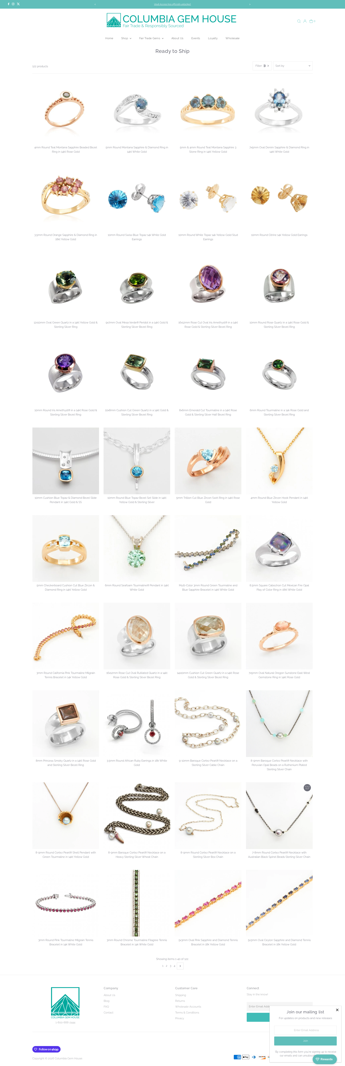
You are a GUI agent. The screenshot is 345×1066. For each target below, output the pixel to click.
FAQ (106, 1006)
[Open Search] (299, 21)
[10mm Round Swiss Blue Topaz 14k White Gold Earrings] (137, 198)
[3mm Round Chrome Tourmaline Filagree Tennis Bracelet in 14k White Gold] (137, 903)
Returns (180, 1001)
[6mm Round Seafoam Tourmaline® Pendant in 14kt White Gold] (137, 548)
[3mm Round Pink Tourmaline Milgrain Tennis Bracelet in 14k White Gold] (65, 903)
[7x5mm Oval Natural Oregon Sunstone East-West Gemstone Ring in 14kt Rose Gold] (279, 636)
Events (195, 38)
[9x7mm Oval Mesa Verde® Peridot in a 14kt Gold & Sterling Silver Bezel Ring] (137, 285)
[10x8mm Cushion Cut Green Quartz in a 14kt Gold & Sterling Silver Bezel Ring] (137, 373)
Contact (108, 1012)
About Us (177, 38)
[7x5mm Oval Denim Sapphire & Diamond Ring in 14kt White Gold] (279, 110)
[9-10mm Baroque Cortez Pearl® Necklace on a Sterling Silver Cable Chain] (208, 723)
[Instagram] (13, 4)
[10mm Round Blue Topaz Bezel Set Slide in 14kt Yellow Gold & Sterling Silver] (137, 461)
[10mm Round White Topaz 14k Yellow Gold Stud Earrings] (208, 198)
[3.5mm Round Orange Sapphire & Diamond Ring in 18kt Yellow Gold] (65, 198)
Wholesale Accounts (188, 1006)
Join (305, 1040)
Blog (106, 1001)
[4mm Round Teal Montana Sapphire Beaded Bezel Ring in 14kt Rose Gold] (65, 110)
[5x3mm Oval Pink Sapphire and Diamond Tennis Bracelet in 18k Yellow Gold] (208, 903)
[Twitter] (18, 4)
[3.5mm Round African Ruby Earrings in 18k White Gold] (137, 723)
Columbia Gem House (68, 1058)
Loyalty (213, 38)
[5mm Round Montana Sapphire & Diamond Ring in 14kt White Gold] (137, 110)
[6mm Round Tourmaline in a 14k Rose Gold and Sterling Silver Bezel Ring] (279, 373)
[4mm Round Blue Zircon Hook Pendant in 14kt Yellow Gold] (279, 461)
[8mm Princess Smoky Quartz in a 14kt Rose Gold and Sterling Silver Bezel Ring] (65, 723)
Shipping (180, 995)
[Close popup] (337, 1010)
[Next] (250, 4)
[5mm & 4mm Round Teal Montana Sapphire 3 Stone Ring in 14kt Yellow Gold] (208, 110)
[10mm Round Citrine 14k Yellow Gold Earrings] (279, 198)
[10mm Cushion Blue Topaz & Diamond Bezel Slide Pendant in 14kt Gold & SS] (65, 461)
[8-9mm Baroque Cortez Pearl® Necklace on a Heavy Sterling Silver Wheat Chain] (137, 815)
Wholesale (233, 38)
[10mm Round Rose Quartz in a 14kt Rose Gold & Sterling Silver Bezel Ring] (279, 285)
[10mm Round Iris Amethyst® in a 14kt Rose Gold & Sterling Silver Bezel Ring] (65, 373)
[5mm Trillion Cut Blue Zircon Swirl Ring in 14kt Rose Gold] (208, 461)
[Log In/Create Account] (305, 21)
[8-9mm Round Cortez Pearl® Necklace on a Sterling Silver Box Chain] (208, 815)
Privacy (179, 1018)
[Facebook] (8, 4)
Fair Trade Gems (150, 38)
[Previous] (95, 4)
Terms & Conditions (187, 1012)
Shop (125, 38)
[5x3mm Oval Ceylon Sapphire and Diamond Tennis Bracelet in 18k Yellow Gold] (279, 903)
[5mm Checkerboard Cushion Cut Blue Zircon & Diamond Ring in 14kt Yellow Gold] (65, 548)
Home (109, 38)
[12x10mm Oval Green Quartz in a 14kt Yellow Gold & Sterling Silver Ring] (65, 285)
